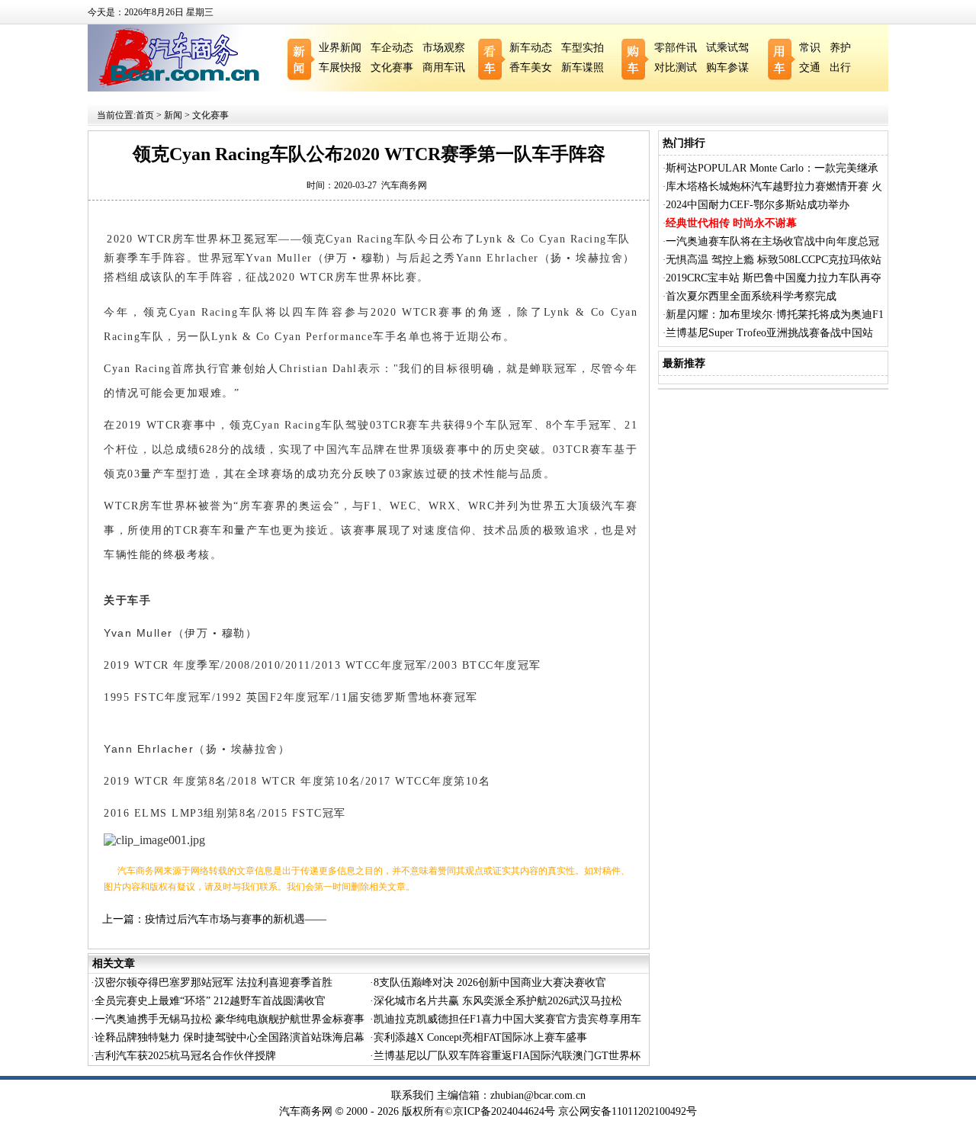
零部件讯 (675, 47)
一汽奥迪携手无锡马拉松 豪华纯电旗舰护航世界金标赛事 (229, 1019)
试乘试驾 (727, 47)
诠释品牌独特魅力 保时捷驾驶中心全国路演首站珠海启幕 (229, 1037)
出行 (840, 67)
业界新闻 (340, 47)
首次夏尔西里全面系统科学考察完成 (751, 296)
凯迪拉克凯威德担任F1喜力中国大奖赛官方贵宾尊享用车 (507, 1019)
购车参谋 (727, 67)
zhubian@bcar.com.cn (538, 1095)
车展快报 (340, 67)
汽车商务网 (404, 185)
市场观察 (443, 47)
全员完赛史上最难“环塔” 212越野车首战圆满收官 (210, 1001)
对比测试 (675, 67)
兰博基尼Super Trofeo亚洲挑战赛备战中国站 (769, 333)
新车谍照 (582, 67)
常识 (809, 47)
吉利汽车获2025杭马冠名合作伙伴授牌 (185, 1055)
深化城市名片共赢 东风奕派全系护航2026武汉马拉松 (498, 1001)
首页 (145, 115)
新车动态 (530, 47)
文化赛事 (392, 67)
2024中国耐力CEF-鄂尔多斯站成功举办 (757, 204)
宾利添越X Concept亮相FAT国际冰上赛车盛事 (480, 1037)
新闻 (173, 115)
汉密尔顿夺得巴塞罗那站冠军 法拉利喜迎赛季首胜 (213, 982)
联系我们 (412, 1095)
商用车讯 (443, 67)
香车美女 (530, 67)
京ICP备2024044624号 (504, 1111)
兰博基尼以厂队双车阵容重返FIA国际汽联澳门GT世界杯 (507, 1055)
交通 (809, 67)
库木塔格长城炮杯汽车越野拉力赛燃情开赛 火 (774, 186)
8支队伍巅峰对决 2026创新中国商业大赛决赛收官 (490, 982)
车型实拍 (582, 47)
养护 (840, 47)
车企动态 (392, 47)
